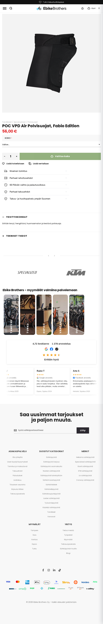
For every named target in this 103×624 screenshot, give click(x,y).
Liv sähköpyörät (85, 475)
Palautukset (17, 475)
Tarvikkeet (7, 122)
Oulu (34, 535)
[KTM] (76, 272)
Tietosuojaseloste (17, 494)
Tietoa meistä (68, 530)
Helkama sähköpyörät (85, 457)
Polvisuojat (33, 122)
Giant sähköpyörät (85, 466)
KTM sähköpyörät (85, 471)
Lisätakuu (17, 480)
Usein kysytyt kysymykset (17, 462)
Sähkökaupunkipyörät (51, 494)
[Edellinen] (49, 256)
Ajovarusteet (20, 122)
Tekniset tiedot (16, 235)
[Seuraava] (54, 256)
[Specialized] (27, 272)
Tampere (34, 530)
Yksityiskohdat (16, 217)
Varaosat (51, 516)
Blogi (68, 553)
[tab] (51, 217)
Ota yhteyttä (17, 457)
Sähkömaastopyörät (51, 480)
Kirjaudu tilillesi (17, 489)
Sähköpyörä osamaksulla (51, 466)
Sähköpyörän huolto (68, 548)
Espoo (34, 544)
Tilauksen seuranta (17, 484)
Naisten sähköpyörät (51, 471)
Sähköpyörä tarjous (51, 462)
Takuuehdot (17, 471)
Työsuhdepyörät (51, 503)
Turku (34, 548)
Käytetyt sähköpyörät (51, 507)
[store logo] (51, 8)
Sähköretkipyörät (51, 489)
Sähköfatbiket (51, 484)
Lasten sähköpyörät (51, 498)
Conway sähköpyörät (85, 480)
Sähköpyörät (51, 457)
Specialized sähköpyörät (85, 462)
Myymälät (68, 539)
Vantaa (34, 539)
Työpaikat (68, 535)
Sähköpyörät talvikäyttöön (51, 475)
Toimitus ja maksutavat (17, 466)
